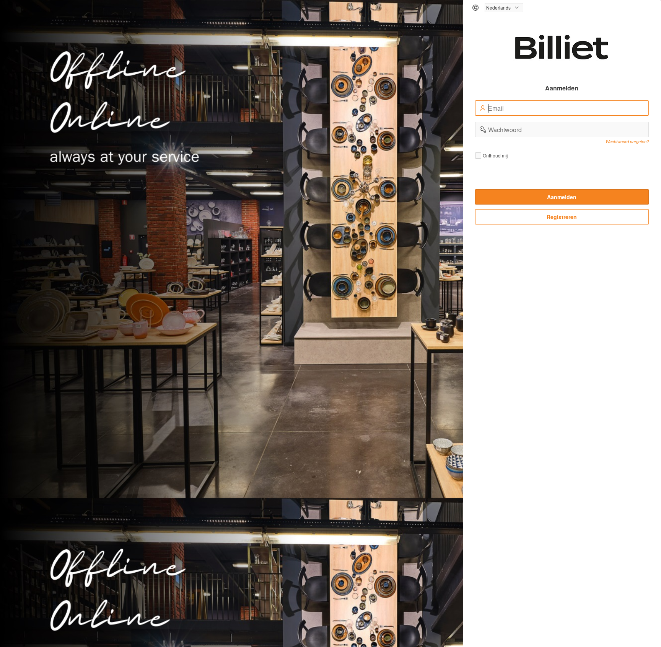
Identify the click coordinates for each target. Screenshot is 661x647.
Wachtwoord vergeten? (627, 141)
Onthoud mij (495, 155)
